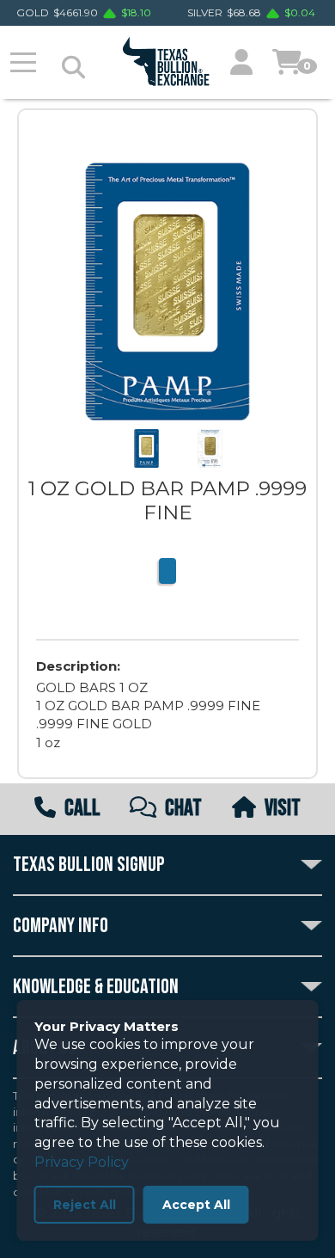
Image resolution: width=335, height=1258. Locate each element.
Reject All (84, 1204)
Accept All (196, 1204)
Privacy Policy (81, 1162)
